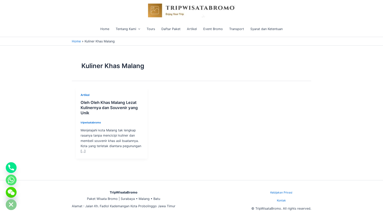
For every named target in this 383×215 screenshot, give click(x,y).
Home (104, 29)
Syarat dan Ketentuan (266, 29)
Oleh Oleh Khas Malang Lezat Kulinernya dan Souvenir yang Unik (109, 107)
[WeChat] (11, 192)
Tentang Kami (126, 29)
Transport (236, 29)
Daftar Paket (171, 29)
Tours (151, 29)
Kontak (281, 200)
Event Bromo (213, 29)
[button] (138, 29)
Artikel (192, 29)
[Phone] (11, 167)
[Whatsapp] (11, 180)
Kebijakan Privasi (281, 192)
